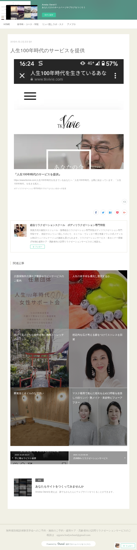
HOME (7, 24)
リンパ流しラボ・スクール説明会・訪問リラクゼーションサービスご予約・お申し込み (53, 24)
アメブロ (71, 24)
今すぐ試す (48, 15)
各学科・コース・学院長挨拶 (28, 24)
